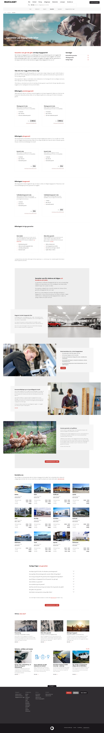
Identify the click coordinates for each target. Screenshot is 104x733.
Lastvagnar (62, 2)
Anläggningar (47, 2)
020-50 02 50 (61, 479)
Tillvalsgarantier (70, 57)
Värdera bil (37, 9)
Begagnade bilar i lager (70, 9)
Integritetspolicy (86, 727)
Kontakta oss (70, 2)
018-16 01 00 (55, 545)
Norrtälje (27, 701)
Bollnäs (26, 694)
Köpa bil (69, 692)
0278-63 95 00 (17, 497)
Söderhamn (27, 704)
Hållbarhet (38, 695)
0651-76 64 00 (75, 497)
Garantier (52, 9)
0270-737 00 (17, 545)
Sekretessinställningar (68, 727)
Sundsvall (27, 706)
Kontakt (47, 692)
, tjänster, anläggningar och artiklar (40, 4)
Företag (40, 2)
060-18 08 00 (75, 521)
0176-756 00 (36, 521)
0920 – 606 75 (17, 521)
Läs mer (51, 241)
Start (30, 9)
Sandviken (27, 703)
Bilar (29, 2)
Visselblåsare (79, 727)
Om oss (37, 692)
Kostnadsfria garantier (71, 55)
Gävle (26, 695)
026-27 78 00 (55, 521)
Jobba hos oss (38, 697)
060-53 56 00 (36, 545)
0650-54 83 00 (56, 497)
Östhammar (27, 711)
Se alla (87, 648)
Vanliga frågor (69, 59)
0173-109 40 (74, 545)
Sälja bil (44, 9)
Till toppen (51, 686)
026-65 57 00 (36, 497)
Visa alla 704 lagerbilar (94, 2)
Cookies (74, 727)
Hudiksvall (27, 697)
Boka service (84, 692)
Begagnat (9, 12)
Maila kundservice (49, 694)
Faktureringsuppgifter (40, 698)
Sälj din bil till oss (18, 695)
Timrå (26, 708)
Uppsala (27, 709)
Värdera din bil (18, 694)
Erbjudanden (55, 2)
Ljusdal (26, 698)
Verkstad (34, 2)
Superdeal (60, 9)
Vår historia (38, 694)
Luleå (26, 700)
